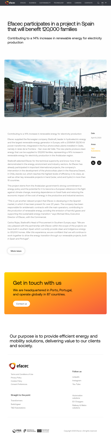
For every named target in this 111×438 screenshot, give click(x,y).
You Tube (76, 384)
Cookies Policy (16, 381)
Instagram (76, 380)
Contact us (21, 303)
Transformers (16, 400)
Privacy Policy (16, 378)
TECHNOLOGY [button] (59, 3)
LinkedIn (75, 377)
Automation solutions (77, 396)
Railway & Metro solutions (79, 406)
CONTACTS (88, 3)
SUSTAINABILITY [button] (45, 3)
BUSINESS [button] (32, 3)
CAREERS (78, 3)
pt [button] (106, 3)
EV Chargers (77, 401)
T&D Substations (18, 408)
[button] (98, 3)
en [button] (102, 3)
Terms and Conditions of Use (22, 374)
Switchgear (16, 404)
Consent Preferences (19, 384)
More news (16, 251)
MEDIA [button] (69, 3)
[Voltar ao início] (10, 3)
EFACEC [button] (23, 3)
